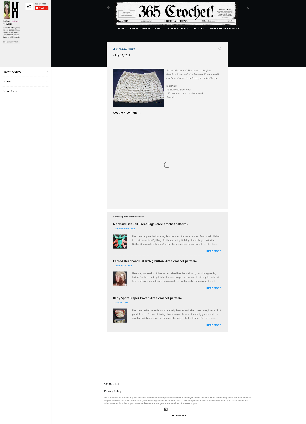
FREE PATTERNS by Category (146, 28)
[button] (219, 49)
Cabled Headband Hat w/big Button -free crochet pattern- (155, 261)
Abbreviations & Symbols (224, 28)
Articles (198, 28)
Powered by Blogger (180, 409)
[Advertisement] (240, 87)
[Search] (249, 9)
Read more (213, 251)
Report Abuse (10, 91)
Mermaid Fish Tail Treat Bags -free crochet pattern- (150, 224)
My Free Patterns (177, 28)
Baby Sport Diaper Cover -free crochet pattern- (147, 298)
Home (121, 28)
